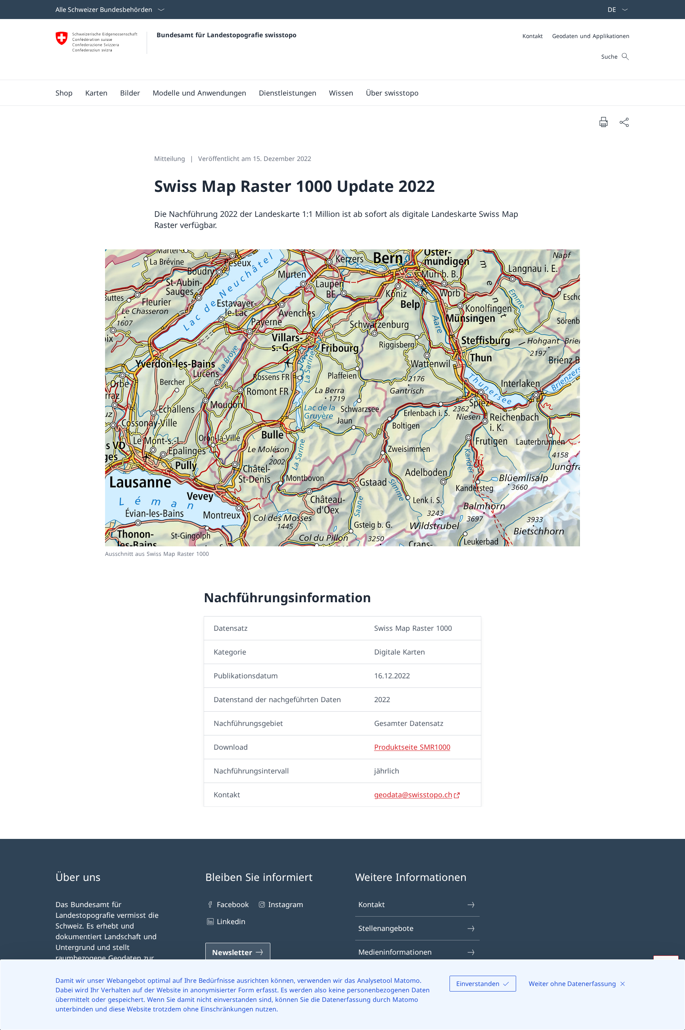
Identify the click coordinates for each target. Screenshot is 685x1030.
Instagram (285, 904)
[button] (96, 92)
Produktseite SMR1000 (412, 747)
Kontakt (371, 904)
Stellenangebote (385, 928)
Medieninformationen (395, 952)
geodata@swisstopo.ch (413, 794)
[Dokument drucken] (603, 121)
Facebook (233, 904)
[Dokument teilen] (624, 122)
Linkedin (231, 921)
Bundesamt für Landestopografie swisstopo (227, 35)
